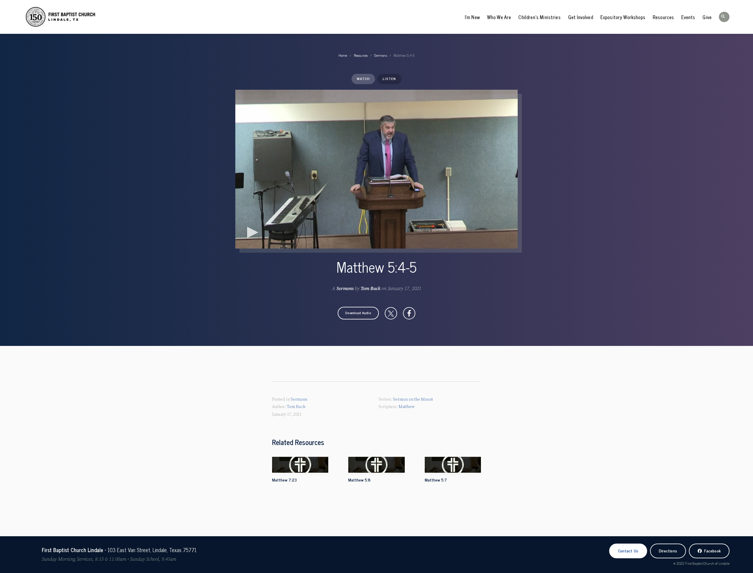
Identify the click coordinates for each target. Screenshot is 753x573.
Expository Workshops (622, 17)
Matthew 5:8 (359, 479)
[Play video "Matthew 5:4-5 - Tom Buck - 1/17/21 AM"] (376, 169)
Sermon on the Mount (413, 399)
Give (707, 17)
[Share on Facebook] (409, 313)
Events (688, 17)
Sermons (380, 55)
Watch (363, 78)
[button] (724, 17)
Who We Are (499, 17)
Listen (389, 78)
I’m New (472, 17)
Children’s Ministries (539, 17)
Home (343, 55)
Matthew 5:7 (436, 479)
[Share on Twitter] (391, 313)
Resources (663, 17)
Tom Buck (370, 289)
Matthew (407, 406)
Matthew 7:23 (284, 479)
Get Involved (580, 17)
